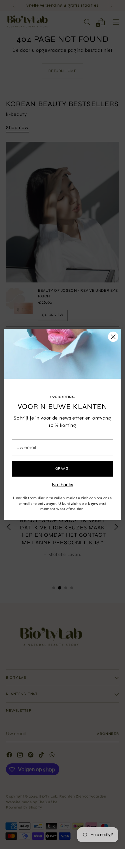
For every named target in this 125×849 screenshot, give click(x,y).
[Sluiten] (113, 337)
